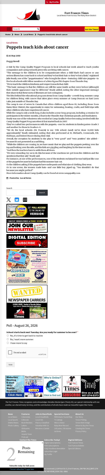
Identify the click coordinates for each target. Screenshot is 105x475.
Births (23, 431)
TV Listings (58, 420)
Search (9, 188)
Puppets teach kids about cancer (37, 47)
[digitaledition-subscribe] (27, 241)
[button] (47, 2)
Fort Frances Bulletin (76, 445)
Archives (57, 431)
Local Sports (13, 420)
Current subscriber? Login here (22, 469)
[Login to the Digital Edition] (33, 386)
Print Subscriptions (51, 445)
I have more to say (18, 343)
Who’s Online (59, 422)
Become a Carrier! (42, 428)
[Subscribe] (71, 386)
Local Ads (39, 420)
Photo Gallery (13, 425)
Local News (12, 43)
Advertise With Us (42, 425)
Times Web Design (82, 422)
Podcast (24, 437)
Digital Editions (75, 440)
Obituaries (25, 428)
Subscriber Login (50, 451)
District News (13, 422)
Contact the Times (28, 440)
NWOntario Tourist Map (63, 417)
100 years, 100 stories (62, 428)
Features (25, 414)
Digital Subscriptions (52, 443)
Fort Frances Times (77, 13)
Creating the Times (82, 428)
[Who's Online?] (52, 386)
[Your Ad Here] (90, 386)
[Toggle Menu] (9, 29)
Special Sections (61, 414)
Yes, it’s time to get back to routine (26, 335)
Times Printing (80, 420)
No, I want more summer (21, 339)
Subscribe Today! (52, 440)
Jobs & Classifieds (43, 414)
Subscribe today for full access (21, 465)
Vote (10, 364)
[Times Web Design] (14, 386)
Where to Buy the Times (84, 425)
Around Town (26, 434)
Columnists (25, 417)
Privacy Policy (80, 431)
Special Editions (74, 448)
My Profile (54, 2)
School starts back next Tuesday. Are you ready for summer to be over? (42, 332)
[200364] (26, 266)
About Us (79, 414)
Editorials (25, 420)
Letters (24, 425)
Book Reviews (26, 422)
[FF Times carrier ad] (26, 301)
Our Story (79, 417)
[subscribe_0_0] (27, 210)
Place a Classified (42, 422)
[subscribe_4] (27, 225)
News (10, 414)
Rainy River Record (61, 425)
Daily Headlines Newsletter (54, 448)
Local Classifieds (41, 417)
